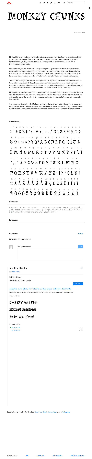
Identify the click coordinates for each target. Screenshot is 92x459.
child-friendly (66, 289)
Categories (66, 412)
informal (36, 289)
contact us (40, 455)
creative (43, 289)
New (36, 412)
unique (49, 289)
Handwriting (52, 412)
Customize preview (79, 32)
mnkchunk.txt (16, 330)
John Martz (16, 271)
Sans (40, 412)
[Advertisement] (46, 43)
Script (45, 412)
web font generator (78, 455)
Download (76, 284)
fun (30, 289)
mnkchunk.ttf (16, 327)
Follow (80, 234)
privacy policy (57, 455)
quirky (20, 289)
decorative (13, 289)
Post (80, 247)
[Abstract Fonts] (9, 2)
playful (25, 289)
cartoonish (56, 289)
